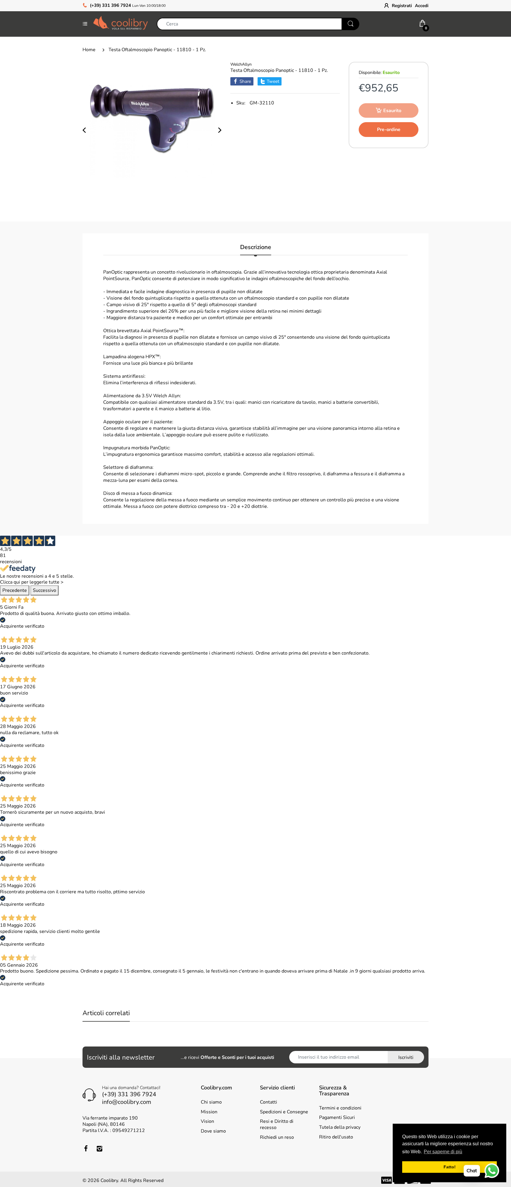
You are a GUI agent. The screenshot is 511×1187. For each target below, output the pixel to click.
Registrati (402, 6)
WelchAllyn (241, 64)
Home (89, 49)
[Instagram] (99, 1148)
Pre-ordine (388, 129)
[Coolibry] (120, 23)
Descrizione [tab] (255, 247)
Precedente (14, 590)
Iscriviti (405, 1057)
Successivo (44, 590)
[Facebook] (86, 1148)
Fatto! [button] (450, 1167)
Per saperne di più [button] (443, 1151)
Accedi (421, 6)
